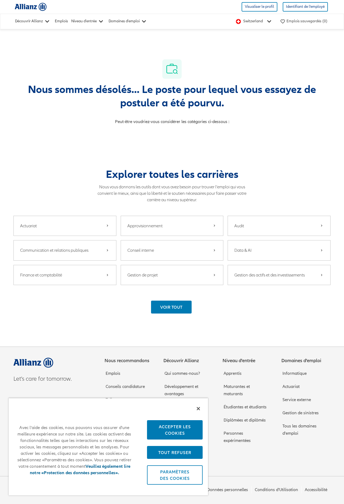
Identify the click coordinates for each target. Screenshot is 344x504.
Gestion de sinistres (300, 413)
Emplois (61, 21)
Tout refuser (174, 452)
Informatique (294, 373)
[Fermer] (198, 409)
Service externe (296, 399)
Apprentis (233, 373)
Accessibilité (316, 489)
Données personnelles (227, 489)
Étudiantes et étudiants (245, 407)
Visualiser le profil (259, 6)
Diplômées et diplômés (245, 420)
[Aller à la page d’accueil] (30, 6)
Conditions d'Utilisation (276, 489)
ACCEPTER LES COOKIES (175, 429)
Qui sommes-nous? (182, 373)
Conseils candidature (125, 386)
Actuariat (291, 386)
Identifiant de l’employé (305, 6)
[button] (171, 307)
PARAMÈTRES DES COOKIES (175, 475)
